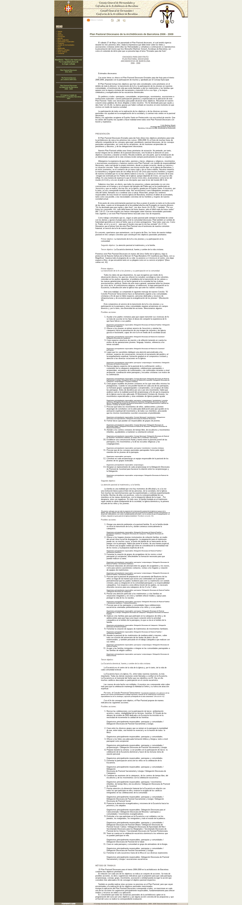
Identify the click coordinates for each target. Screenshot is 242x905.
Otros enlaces (62, 52)
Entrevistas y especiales (66, 41)
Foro (59, 46)
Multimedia (61, 48)
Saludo (60, 31)
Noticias (60, 35)
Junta (59, 33)
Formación (61, 36)
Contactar (61, 53)
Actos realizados (63, 40)
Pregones (61, 43)
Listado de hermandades (66, 45)
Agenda (60, 38)
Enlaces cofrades (63, 50)
